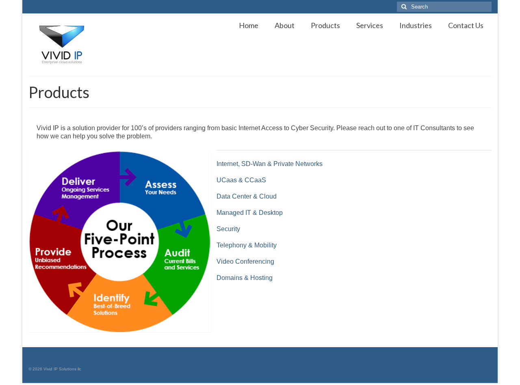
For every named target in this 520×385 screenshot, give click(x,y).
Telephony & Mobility (247, 245)
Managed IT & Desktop (250, 212)
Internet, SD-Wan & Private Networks (270, 163)
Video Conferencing (245, 261)
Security (228, 228)
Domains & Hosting (245, 277)
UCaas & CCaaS (241, 180)
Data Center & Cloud (247, 196)
